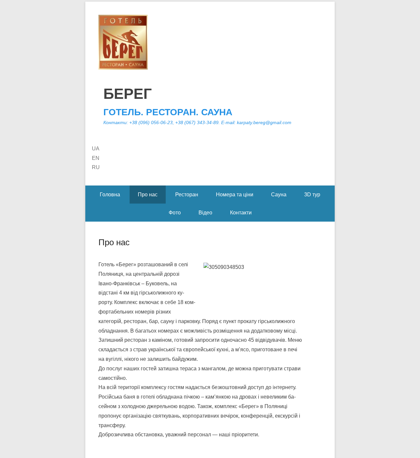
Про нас (148, 194)
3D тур (312, 194)
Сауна (278, 194)
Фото (175, 212)
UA (95, 148)
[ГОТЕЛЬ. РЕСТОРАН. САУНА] (210, 42)
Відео (205, 212)
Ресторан (186, 194)
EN (95, 158)
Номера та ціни (234, 194)
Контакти (241, 212)
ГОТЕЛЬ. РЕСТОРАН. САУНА (167, 112)
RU (96, 167)
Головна (110, 194)
